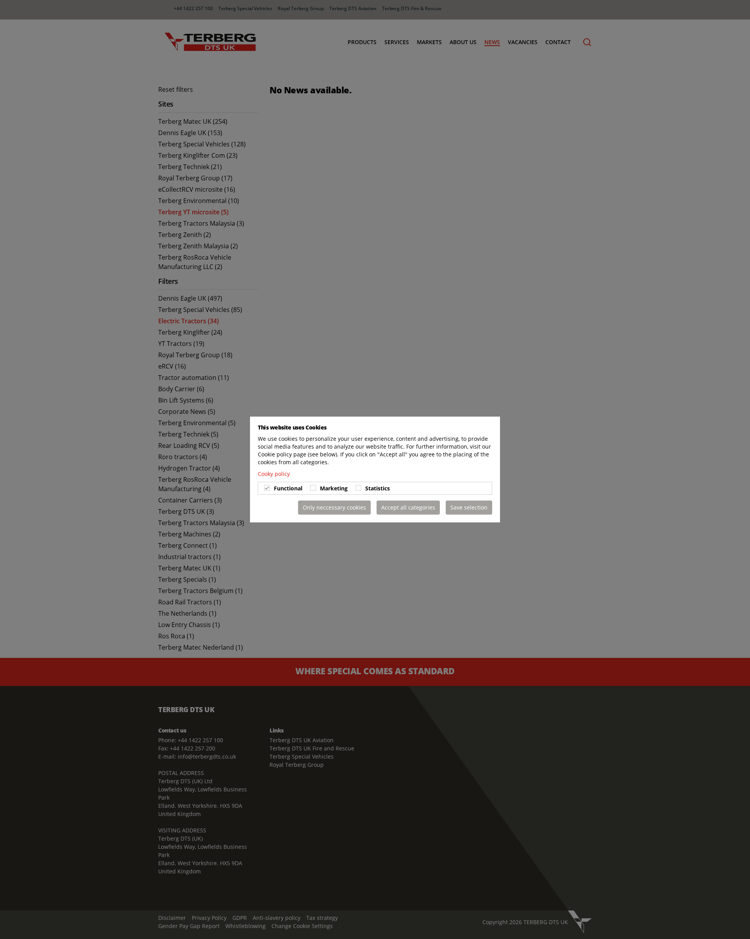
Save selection (469, 507)
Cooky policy (274, 474)
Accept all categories (408, 507)
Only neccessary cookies (334, 507)
